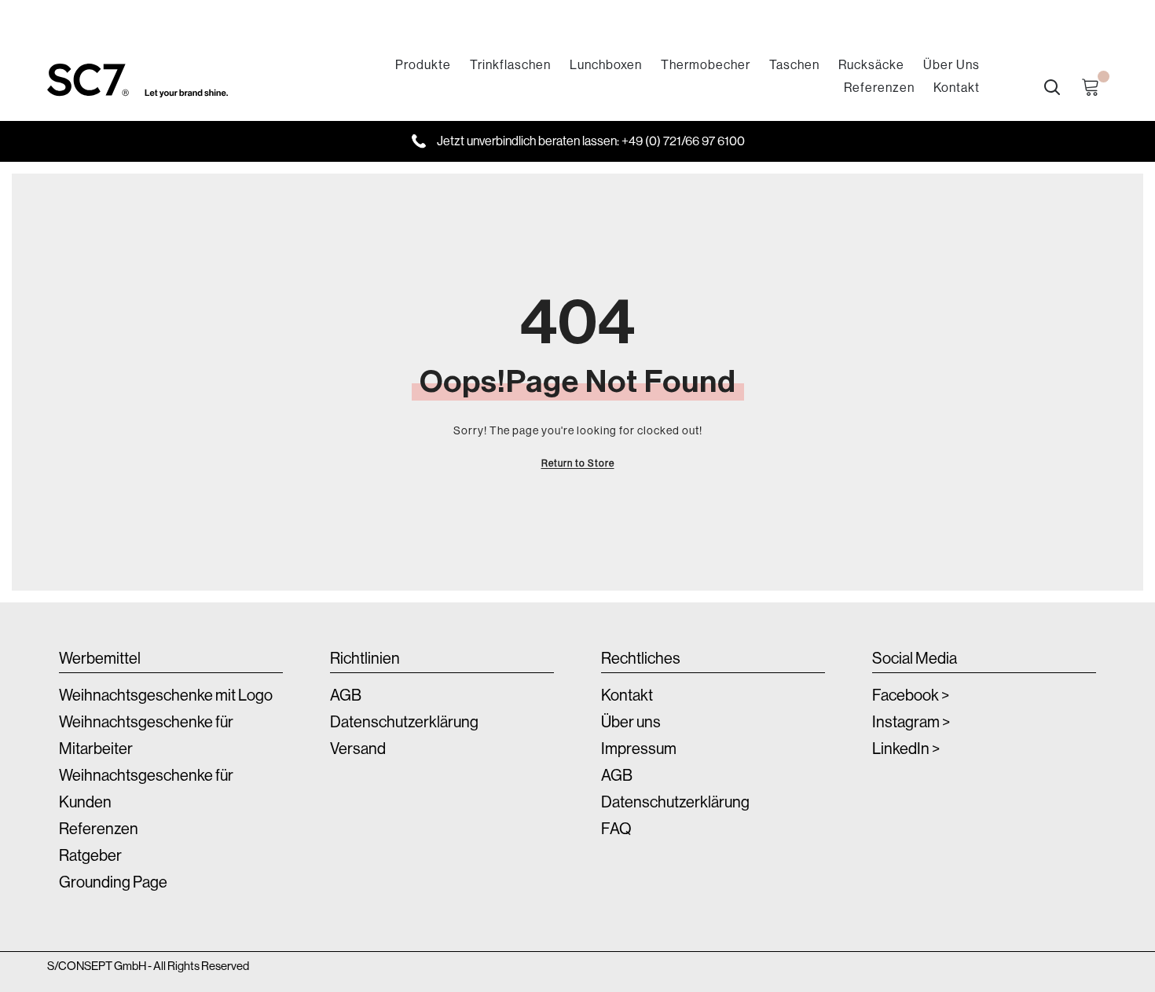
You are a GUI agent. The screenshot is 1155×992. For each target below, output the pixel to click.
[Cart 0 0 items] (1094, 87)
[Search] (1052, 87)
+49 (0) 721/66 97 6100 (683, 141)
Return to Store (577, 463)
